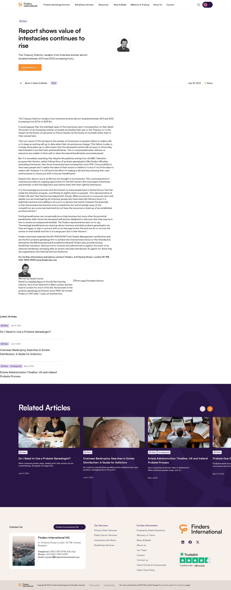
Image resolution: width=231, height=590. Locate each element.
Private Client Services (105, 530)
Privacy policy (94, 585)
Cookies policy (109, 585)
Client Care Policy (146, 570)
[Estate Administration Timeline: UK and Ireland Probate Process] (31, 373)
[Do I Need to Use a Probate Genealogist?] (31, 330)
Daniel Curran (36, 278)
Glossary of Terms (146, 535)
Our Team (142, 550)
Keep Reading (28, 67)
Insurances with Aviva (105, 540)
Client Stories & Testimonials (151, 565)
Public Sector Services (105, 535)
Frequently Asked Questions (151, 530)
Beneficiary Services (104, 545)
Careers (141, 555)
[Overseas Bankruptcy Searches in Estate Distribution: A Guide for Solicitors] (31, 350)
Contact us (142, 560)
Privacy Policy (164, 585)
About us (141, 545)
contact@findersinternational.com (62, 557)
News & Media (144, 540)
